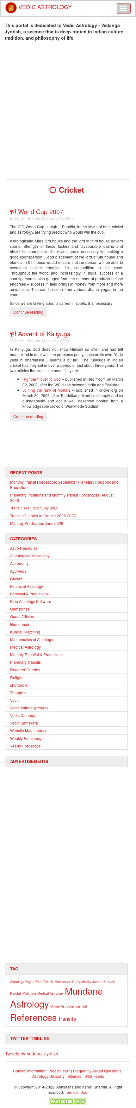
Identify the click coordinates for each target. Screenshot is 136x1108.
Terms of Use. (76, 1092)
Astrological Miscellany (30, 555)
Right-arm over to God (41, 379)
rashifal (81, 1006)
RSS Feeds (94, 1076)
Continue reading (28, 312)
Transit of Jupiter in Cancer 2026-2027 (43, 515)
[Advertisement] (68, 111)
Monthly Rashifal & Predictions (36, 654)
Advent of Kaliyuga (43, 333)
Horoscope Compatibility (73, 981)
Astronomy (19, 563)
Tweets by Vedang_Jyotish (31, 1053)
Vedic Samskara (24, 722)
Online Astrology (62, 1006)
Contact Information (29, 1070)
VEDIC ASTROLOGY (44, 5)
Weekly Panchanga (27, 738)
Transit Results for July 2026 (34, 507)
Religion (17, 677)
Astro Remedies (24, 548)
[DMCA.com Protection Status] (68, 1100)
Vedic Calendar (23, 715)
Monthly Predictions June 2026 (36, 523)
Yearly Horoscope (25, 745)
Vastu (15, 700)
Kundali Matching (25, 631)
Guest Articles (22, 616)
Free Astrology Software (30, 601)
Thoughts (18, 692)
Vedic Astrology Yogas (29, 707)
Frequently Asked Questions (97, 1070)
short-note (19, 685)
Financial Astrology (26, 586)
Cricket (16, 578)
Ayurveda (18, 571)
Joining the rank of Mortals (47, 390)
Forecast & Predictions (29, 593)
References (33, 1016)
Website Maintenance (28, 730)
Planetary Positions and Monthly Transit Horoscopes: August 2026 (62, 497)
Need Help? (59, 1070)
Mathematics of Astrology (31, 639)
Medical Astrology (25, 647)
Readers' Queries (25, 669)
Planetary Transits (25, 662)
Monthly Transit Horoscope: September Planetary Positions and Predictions (64, 484)
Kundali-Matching (23, 993)
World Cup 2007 (39, 211)
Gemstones (20, 608)
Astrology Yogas (22, 981)
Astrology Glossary (48, 1076)
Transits (67, 1018)
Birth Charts (44, 981)
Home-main (20, 624)
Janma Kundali (103, 981)
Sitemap (75, 1076)
